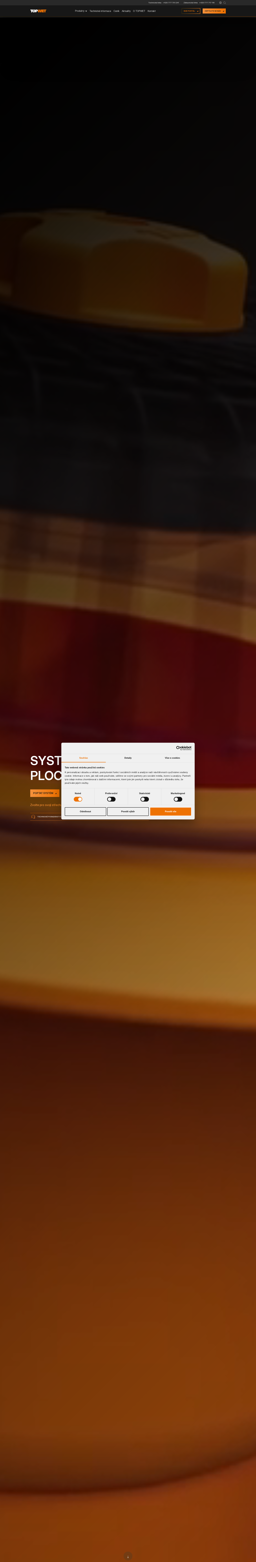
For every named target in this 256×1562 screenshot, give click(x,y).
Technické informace (100, 10)
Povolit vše (170, 811)
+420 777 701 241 (171, 2)
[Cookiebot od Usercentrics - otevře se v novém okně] (178, 748)
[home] (39, 11)
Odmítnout (85, 811)
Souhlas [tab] (83, 758)
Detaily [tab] (128, 758)
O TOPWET (139, 10)
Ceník (116, 10)
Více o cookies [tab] (172, 758)
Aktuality (126, 10)
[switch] (111, 799)
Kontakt (152, 10)
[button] (220, 2)
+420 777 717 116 (207, 2)
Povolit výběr (128, 811)
